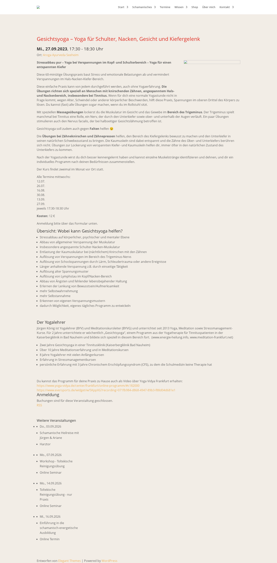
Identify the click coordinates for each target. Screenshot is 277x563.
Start (121, 7)
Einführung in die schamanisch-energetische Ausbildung (59, 528)
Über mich (208, 7)
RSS (39, 405)
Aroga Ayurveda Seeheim (61, 55)
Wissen (179, 7)
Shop (194, 7)
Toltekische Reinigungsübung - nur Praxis (56, 494)
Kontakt (225, 7)
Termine (165, 7)
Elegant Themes (69, 561)
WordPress (109, 561)
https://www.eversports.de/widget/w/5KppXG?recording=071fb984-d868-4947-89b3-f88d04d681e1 (106, 390)
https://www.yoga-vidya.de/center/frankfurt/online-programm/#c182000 (88, 386)
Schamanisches (142, 7)
